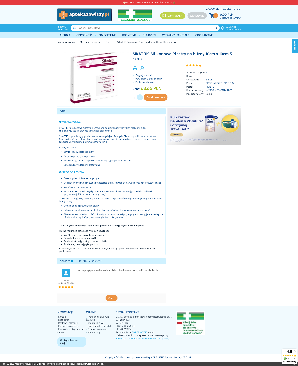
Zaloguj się (212, 8)
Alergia (65, 35)
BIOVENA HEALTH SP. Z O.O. (220, 83)
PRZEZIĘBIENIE (107, 35)
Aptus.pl (188, 357)
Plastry (109, 42)
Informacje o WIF (96, 323)
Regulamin (63, 319)
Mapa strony (94, 332)
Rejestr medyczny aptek (99, 326)
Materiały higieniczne (90, 42)
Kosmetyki (129, 35)
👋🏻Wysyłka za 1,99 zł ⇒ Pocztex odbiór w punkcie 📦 (149, 2)
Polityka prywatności (68, 326)
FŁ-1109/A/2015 (139, 332)
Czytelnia (175, 15)
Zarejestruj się (231, 8)
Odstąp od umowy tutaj (69, 342)
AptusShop (159, 357)
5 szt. (209, 79)
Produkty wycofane (97, 329)
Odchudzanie (204, 35)
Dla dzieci (149, 35)
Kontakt (62, 316)
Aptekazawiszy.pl (66, 42)
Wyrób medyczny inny (219, 90)
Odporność (84, 35)
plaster (210, 86)
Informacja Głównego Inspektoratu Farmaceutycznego (143, 338)
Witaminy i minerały (175, 35)
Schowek (197, 15)
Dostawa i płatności (68, 323)
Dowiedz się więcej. (93, 363)
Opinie (111, 298)
